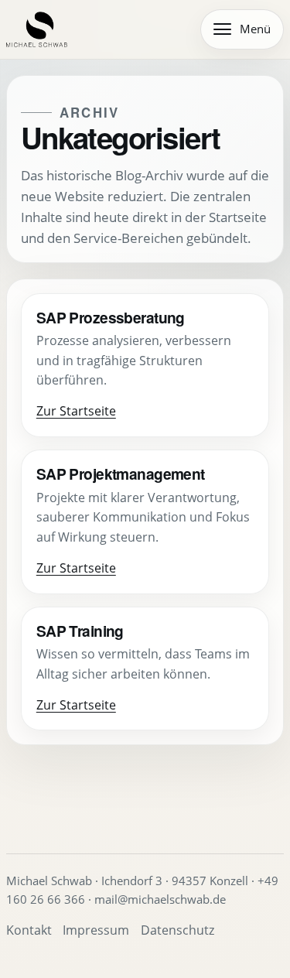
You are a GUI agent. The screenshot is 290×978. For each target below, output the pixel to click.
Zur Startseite (76, 410)
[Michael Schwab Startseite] (36, 29)
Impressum (96, 930)
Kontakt (29, 930)
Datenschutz (177, 930)
